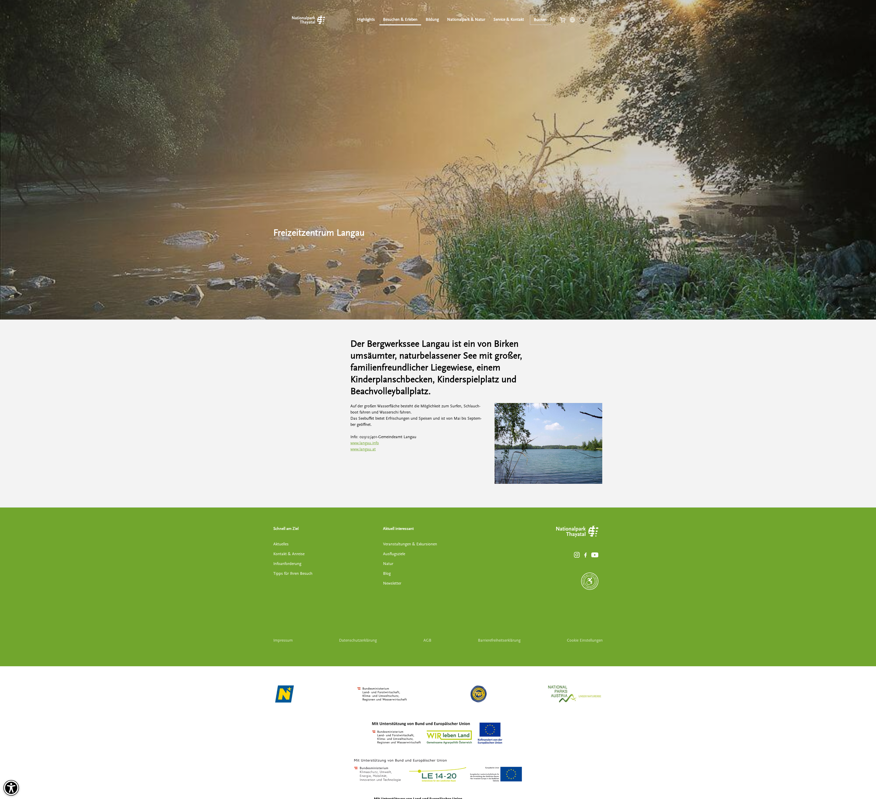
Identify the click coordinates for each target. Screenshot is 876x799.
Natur (388, 563)
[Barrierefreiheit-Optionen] (11, 788)
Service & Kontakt (508, 19)
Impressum (283, 640)
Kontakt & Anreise (289, 554)
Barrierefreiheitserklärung (499, 640)
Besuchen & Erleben (400, 19)
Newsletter (392, 583)
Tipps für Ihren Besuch (293, 573)
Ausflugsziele (394, 554)
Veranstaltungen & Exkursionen (410, 544)
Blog (387, 573)
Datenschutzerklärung (358, 640)
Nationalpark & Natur (466, 19)
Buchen (540, 19)
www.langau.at (363, 449)
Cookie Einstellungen (585, 640)
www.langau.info (364, 443)
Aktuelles (281, 544)
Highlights (366, 19)
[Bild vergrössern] (548, 443)
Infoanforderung (287, 563)
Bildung (432, 19)
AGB (427, 640)
